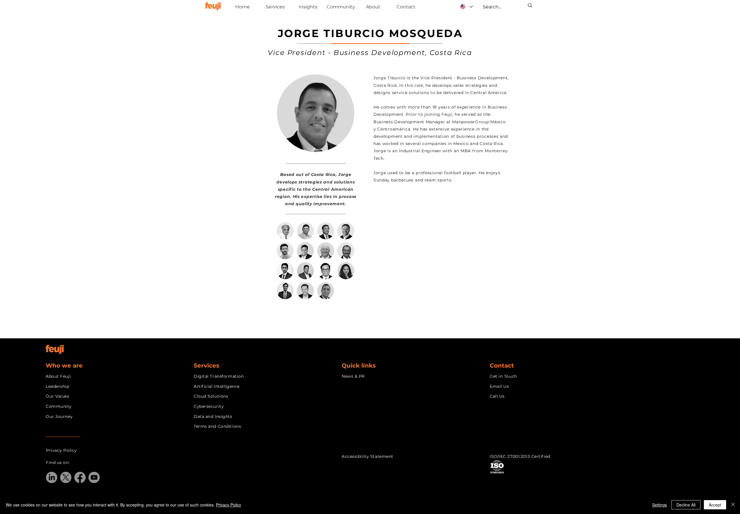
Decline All (685, 505)
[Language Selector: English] (466, 7)
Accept (715, 505)
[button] (320, 320)
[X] (65, 477)
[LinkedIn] (51, 477)
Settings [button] (659, 505)
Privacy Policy (228, 505)
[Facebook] (80, 477)
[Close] (733, 504)
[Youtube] (94, 477)
